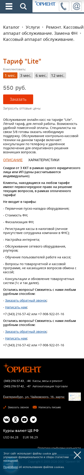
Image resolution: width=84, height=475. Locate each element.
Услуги (33, 27)
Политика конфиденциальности (59, 448)
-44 (28, 381)
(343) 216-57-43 (14, 381)
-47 (28, 386)
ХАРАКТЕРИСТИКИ (43, 160)
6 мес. (41, 75)
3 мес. (25, 75)
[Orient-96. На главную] (45, 3)
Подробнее (10, 467)
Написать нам (16, 307)
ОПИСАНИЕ (13, 160)
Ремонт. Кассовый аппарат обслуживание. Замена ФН (43, 30)
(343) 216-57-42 (14, 386)
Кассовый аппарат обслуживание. (38, 39)
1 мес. (10, 75)
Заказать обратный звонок (26, 300)
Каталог (11, 27)
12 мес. (58, 75)
